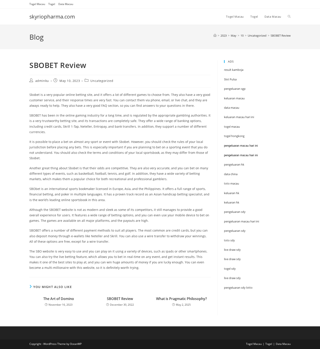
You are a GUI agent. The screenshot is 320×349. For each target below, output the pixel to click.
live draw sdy (232, 278)
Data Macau (65, 4)
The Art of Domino (58, 298)
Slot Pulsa (230, 79)
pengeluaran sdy (235, 231)
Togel (51, 4)
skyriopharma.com (52, 16)
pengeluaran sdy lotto (238, 288)
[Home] (215, 35)
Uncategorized (101, 81)
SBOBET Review (281, 35)
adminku (42, 81)
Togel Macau (37, 4)
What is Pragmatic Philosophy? (181, 298)
